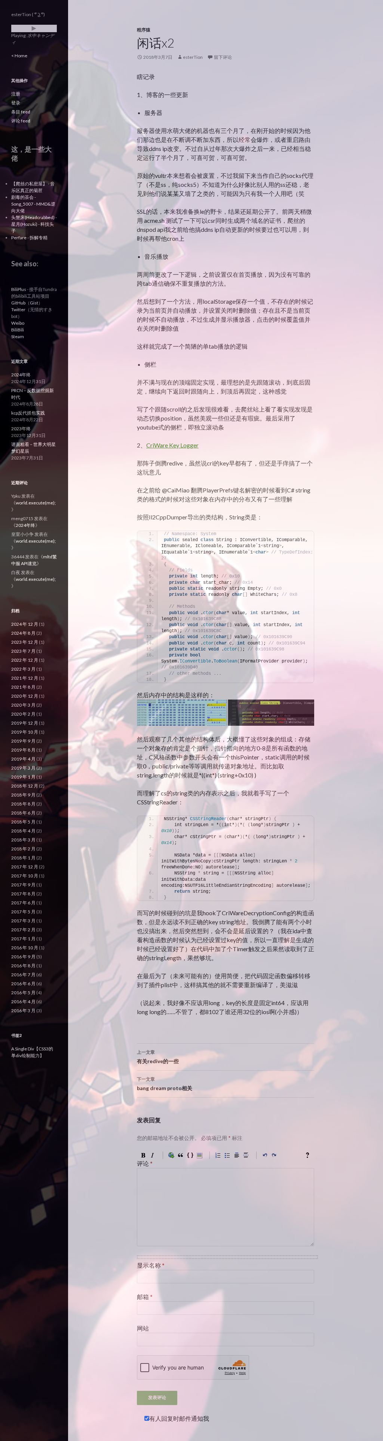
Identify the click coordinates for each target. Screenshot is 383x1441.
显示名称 (151, 1265)
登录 (15, 103)
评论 (145, 1163)
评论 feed (20, 121)
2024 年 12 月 (24, 624)
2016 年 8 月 (23, 965)
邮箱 (145, 1296)
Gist (34, 303)
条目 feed (20, 112)
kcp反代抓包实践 (28, 413)
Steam (17, 336)
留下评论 (223, 57)
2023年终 (21, 428)
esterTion (193, 57)
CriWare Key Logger (172, 445)
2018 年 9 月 (23, 795)
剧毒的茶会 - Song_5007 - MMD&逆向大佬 (33, 203)
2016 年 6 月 (23, 983)
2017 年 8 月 (23, 894)
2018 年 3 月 (23, 840)
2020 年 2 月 (23, 714)
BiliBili (17, 330)
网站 (143, 1328)
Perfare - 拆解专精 (29, 237)
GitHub (18, 303)
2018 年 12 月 (24, 786)
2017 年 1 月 (23, 938)
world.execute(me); (36, 503)
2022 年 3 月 (23, 669)
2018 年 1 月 (23, 858)
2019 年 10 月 (24, 732)
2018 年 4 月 (23, 831)
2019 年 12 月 (24, 723)
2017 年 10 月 (24, 876)
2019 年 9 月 (23, 741)
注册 (15, 94)
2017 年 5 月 (23, 911)
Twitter (18, 309)
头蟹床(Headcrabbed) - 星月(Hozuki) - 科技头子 (34, 224)
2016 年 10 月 (24, 947)
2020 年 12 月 (24, 696)
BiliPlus (18, 289)
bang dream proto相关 (164, 1083)
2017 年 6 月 (23, 902)
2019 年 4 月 (23, 759)
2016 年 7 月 (23, 974)
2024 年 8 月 (23, 633)
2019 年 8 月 (23, 750)
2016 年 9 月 (23, 956)
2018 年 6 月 (23, 813)
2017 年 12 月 (24, 867)
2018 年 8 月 (23, 804)
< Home (19, 55)
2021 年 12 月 (24, 678)
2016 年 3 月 (23, 1010)
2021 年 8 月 (23, 687)
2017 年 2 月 (23, 929)
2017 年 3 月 (23, 920)
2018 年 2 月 (23, 849)
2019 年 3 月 (23, 768)
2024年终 (21, 374)
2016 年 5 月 (23, 992)
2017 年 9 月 (23, 885)
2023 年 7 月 (23, 651)
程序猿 (143, 30)
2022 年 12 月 (24, 660)
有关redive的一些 (158, 1056)
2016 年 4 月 (23, 1001)
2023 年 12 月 (24, 642)
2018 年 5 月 (23, 822)
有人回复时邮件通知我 (179, 1418)
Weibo (17, 323)
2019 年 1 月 (23, 777)
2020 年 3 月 (23, 705)
